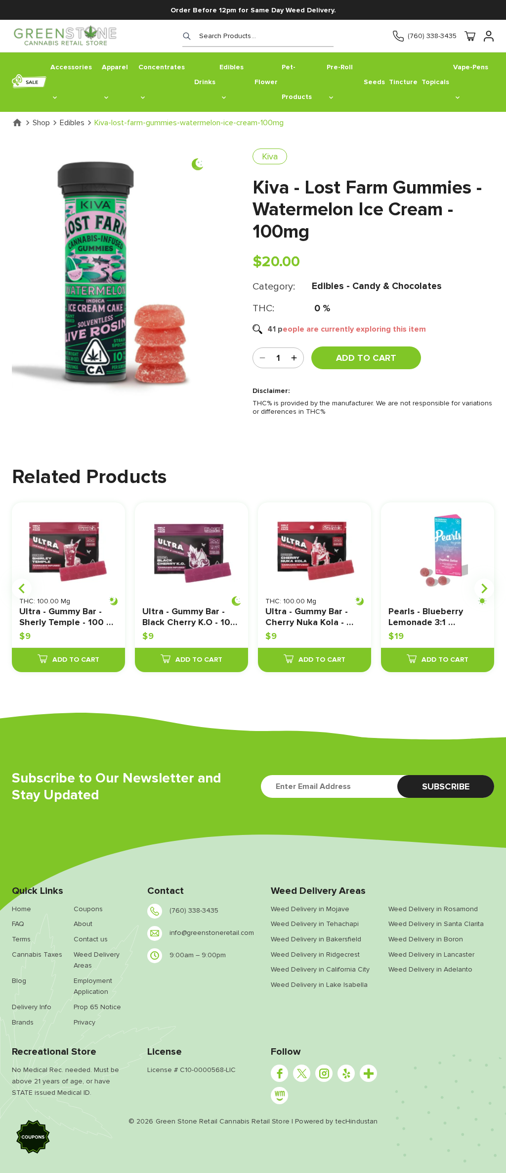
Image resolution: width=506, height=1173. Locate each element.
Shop (41, 123)
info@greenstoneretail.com (211, 933)
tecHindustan (357, 1121)
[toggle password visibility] (294, 357)
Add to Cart (366, 357)
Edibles (72, 123)
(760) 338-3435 (432, 36)
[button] (33, 1138)
